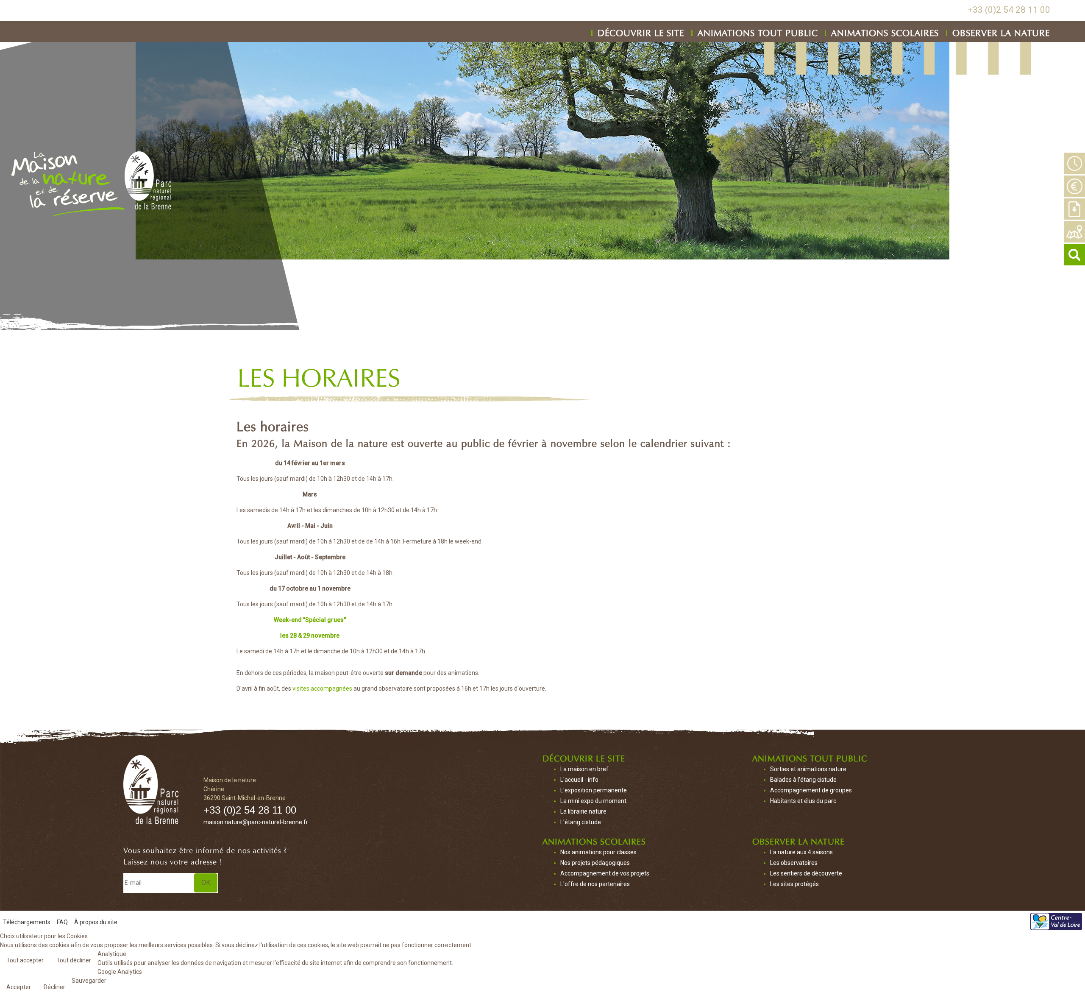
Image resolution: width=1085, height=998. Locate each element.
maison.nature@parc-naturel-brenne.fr (255, 822)
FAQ (62, 922)
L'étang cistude (580, 822)
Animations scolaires (885, 31)
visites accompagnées (322, 688)
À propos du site (95, 922)
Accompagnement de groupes (811, 790)
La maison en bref (584, 769)
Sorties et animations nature (808, 769)
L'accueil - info (579, 779)
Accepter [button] (18, 987)
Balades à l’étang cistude (803, 779)
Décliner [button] (54, 987)
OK (205, 882)
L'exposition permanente (593, 790)
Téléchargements (26, 922)
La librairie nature (583, 811)
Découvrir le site (641, 31)
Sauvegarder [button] (89, 980)
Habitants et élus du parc (803, 800)
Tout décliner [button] (73, 960)
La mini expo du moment (593, 800)
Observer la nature (1001, 31)
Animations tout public (758, 31)
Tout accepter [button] (25, 960)
